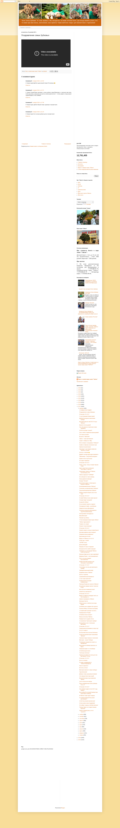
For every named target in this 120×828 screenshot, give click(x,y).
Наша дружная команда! (85, 479)
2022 (79, 396)
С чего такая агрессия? (85, 578)
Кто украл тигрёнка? (84, 460)
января (81, 735)
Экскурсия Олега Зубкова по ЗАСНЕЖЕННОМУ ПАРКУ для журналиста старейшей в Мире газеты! (88, 313)
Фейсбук (80, 186)
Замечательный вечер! (85, 447)
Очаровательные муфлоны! (86, 534)
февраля (82, 733)
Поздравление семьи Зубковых (87, 412)
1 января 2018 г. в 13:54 (38, 81)
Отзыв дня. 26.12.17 (84, 593)
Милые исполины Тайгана (85, 616)
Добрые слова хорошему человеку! (88, 674)
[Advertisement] (88, 58)
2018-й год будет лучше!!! (85, 430)
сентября (82, 718)
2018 (79, 404)
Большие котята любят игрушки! (87, 548)
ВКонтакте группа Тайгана (84, 193)
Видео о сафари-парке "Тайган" (86, 167)
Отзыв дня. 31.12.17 (84, 414)
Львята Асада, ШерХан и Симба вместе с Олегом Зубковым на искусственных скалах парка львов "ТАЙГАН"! (88, 364)
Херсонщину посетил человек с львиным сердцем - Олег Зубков (90, 341)
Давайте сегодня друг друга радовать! (88, 454)
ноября (81, 714)
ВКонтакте (80, 195)
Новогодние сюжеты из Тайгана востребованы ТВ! (87, 472)
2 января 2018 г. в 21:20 (38, 111)
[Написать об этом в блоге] (52, 71)
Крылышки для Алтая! (84, 536)
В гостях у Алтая (83, 667)
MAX (79, 182)
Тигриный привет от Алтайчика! (87, 648)
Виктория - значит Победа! (86, 640)
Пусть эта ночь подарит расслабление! (85, 559)
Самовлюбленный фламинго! (86, 576)
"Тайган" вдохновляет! (84, 522)
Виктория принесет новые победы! (88, 670)
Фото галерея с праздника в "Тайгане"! (88, 442)
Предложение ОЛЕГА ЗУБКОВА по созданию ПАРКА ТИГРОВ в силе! (91, 282)
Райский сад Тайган (84, 517)
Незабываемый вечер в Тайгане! (87, 486)
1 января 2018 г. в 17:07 (38, 90)
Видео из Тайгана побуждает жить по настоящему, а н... (88, 596)
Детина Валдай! (83, 544)
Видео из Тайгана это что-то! (86, 538)
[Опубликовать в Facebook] (55, 71)
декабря (82, 408)
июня (81, 724)
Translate (88, 204)
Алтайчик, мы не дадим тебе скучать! (88, 606)
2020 (79, 400)
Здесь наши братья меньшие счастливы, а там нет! (86, 469)
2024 (79, 392)
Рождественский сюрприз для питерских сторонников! (86, 562)
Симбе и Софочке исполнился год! (88, 445)
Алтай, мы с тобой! (84, 540)
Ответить (28, 85)
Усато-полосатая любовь (85, 681)
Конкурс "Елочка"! (83, 481)
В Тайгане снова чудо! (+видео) (87, 695)
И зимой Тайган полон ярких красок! (88, 498)
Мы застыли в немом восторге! (87, 589)
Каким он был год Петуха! (85, 458)
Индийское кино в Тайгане (85, 572)
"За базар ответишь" (84, 652)
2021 (79, 398)
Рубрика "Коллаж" (89, 302)
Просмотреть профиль (82, 381)
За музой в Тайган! (83, 502)
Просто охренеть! (83, 665)
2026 (79, 388)
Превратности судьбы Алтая (86, 618)
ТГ (78, 188)
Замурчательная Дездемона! (86, 508)
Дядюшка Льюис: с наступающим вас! (88, 556)
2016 (79, 737)
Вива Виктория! (83, 515)
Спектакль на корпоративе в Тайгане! (88, 488)
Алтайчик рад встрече (84, 650)
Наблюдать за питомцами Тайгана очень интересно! (87, 551)
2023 (79, 394)
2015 (79, 739)
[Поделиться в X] (54, 71)
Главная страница (25, 27)
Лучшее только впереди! (85, 526)
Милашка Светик (83, 601)
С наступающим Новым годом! (87, 416)
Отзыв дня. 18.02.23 (84, 353)
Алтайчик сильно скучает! (85, 614)
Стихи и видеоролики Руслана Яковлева (88, 169)
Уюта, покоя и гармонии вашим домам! (89, 432)
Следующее (25, 143)
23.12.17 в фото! (83, 630)
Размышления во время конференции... (85, 581)
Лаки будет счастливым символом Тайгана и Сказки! (87, 449)
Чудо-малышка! (83, 672)
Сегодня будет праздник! (85, 500)
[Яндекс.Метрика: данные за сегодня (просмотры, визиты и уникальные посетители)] (81, 373)
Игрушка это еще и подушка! (86, 546)
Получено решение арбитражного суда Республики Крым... (87, 511)
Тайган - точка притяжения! (86, 438)
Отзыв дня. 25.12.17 (84, 626)
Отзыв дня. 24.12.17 (84, 658)
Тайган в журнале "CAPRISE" (86, 474)
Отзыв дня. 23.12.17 (84, 686)
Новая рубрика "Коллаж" (91, 316)
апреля (81, 729)
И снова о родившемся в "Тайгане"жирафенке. (85, 663)
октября (82, 716)
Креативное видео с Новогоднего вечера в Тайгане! (87, 483)
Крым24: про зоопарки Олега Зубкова (88, 289)
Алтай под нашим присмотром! (87, 701)
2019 (79, 402)
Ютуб (79, 184)
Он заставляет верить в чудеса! (87, 504)
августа (81, 720)
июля (81, 722)
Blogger (63, 807)
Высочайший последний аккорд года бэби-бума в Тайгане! (88, 693)
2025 (79, 390)
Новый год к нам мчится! (85, 591)
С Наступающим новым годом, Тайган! (88, 520)
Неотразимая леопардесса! (86, 513)
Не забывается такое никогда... (87, 476)
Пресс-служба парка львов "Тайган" (88, 379)
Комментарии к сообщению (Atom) (38, 146)
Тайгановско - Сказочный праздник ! (88, 456)
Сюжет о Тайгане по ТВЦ (85, 440)
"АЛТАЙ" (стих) (83, 542)
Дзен (79, 191)
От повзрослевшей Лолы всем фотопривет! (86, 698)
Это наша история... (84, 434)
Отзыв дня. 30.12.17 (84, 462)
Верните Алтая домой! (85, 425)
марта (81, 731)
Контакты (80, 164)
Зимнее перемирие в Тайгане (86, 599)
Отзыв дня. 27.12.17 (84, 565)
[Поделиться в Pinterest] (57, 71)
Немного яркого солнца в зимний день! (89, 530)
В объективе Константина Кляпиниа (88, 632)
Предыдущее (67, 143)
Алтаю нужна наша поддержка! (87, 703)
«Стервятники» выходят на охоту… (88, 610)
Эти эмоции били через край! (86, 676)
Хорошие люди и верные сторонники (88, 638)
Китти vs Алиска (83, 660)
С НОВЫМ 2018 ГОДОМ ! (85, 410)
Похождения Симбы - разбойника (87, 506)
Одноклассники (82, 189)
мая (81, 726)
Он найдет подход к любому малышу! (88, 705)
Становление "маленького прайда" (88, 621)
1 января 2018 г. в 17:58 (38, 102)
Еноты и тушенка (83, 574)
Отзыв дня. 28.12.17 (84, 528)
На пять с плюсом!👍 (84, 452)
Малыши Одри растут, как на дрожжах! (89, 554)
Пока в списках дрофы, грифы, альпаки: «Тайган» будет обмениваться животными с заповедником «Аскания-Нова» (91, 328)
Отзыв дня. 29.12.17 (84, 495)
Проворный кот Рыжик (84, 612)
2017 (79, 406)
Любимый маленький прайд (86, 570)
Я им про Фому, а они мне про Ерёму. (88, 608)
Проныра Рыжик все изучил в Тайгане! (88, 584)
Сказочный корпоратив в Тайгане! (87, 490)
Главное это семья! (84, 524)
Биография (81, 165)
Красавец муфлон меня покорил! (87, 532)
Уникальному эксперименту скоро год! (88, 628)
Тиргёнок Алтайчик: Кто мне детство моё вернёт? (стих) (88, 655)
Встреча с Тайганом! (84, 436)
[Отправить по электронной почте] (50, 71)
